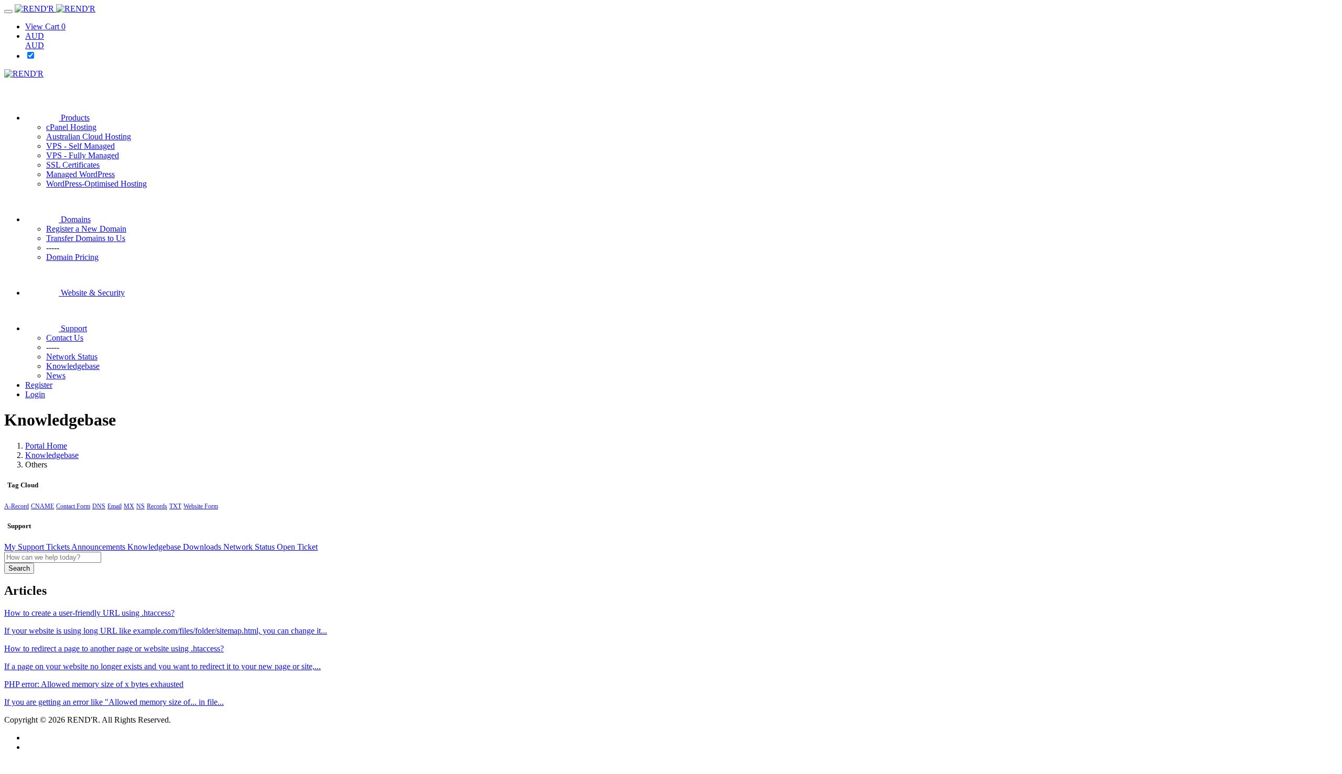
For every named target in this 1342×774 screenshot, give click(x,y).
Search (19, 568)
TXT (175, 506)
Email (114, 506)
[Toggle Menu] (8, 11)
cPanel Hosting (71, 127)
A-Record (16, 506)
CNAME (42, 506)
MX (129, 506)
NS (140, 506)
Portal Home (46, 445)
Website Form (200, 506)
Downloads (203, 546)
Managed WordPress (80, 174)
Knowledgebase (52, 455)
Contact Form (73, 506)
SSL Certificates (73, 164)
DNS (98, 506)
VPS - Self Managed (80, 145)
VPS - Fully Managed (82, 155)
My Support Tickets (37, 546)
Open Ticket (297, 546)
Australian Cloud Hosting (88, 136)
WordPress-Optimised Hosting (96, 183)
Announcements (99, 546)
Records (157, 506)
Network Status (250, 546)
